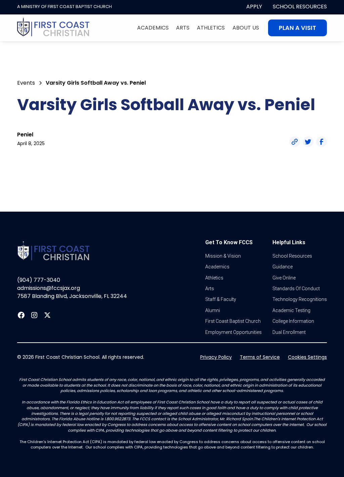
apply (254, 6)
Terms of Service (260, 357)
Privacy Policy (216, 357)
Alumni (212, 310)
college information (293, 321)
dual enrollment (289, 332)
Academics (153, 28)
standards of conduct (296, 288)
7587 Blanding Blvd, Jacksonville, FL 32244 (72, 296)
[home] (53, 27)
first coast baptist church (233, 321)
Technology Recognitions (299, 299)
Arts (182, 28)
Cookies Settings (307, 357)
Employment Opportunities (233, 332)
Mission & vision (223, 256)
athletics (214, 277)
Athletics (211, 28)
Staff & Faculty (220, 299)
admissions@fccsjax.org (48, 288)
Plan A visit (297, 28)
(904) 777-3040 (38, 280)
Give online (284, 277)
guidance (282, 266)
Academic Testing (291, 310)
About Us (245, 28)
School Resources (300, 6)
